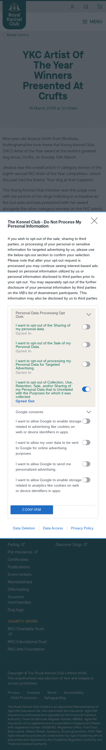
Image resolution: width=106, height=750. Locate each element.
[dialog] (53, 375)
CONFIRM (31, 510)
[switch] (86, 326)
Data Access (53, 528)
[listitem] (53, 314)
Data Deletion (24, 528)
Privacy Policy (82, 528)
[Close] (96, 222)
